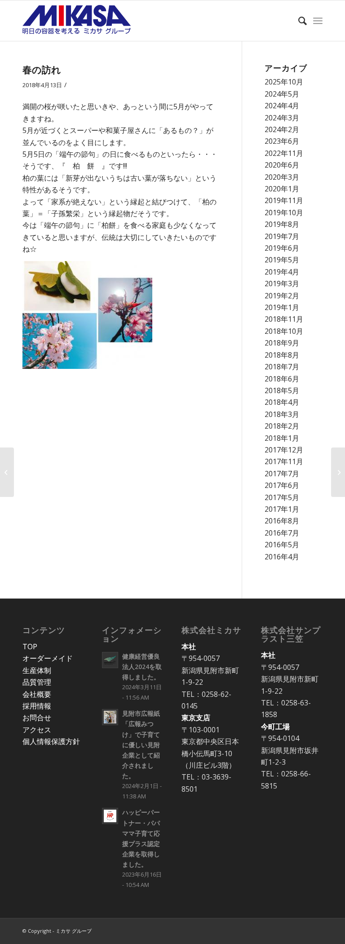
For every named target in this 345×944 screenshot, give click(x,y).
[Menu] (318, 21)
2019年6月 (282, 248)
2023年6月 (282, 141)
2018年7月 (282, 367)
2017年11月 (284, 461)
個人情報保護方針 (51, 741)
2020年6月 (282, 165)
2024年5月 (282, 94)
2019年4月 (282, 272)
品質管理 (36, 682)
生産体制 (36, 670)
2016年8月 (282, 521)
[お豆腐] (338, 472)
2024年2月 (282, 129)
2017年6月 (282, 485)
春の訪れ (41, 69)
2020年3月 (282, 177)
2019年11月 (284, 200)
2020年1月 (282, 189)
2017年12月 (284, 450)
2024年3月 (282, 118)
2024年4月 (282, 106)
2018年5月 (282, 390)
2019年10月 (284, 212)
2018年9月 (282, 343)
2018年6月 (282, 379)
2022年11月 (284, 153)
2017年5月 (282, 497)
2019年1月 (282, 307)
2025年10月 (284, 82)
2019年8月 (282, 224)
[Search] (298, 20)
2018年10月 (284, 331)
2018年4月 (282, 402)
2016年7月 (282, 533)
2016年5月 (282, 545)
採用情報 (36, 706)
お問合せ (36, 717)
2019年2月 (282, 296)
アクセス (36, 730)
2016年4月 (282, 557)
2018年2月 (282, 426)
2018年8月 (282, 355)
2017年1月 (282, 509)
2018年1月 (282, 438)
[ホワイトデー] (7, 472)
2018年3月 (282, 414)
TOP (29, 646)
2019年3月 (282, 283)
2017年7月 (282, 474)
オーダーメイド (47, 658)
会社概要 (36, 694)
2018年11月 (284, 319)
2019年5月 (282, 260)
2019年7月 (282, 236)
